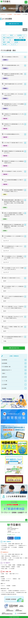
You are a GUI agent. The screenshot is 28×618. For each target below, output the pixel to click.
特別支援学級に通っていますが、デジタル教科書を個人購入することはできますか (14, 105)
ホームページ (13, 44)
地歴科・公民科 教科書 (5, 556)
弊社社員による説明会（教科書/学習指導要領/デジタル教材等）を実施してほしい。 (14, 191)
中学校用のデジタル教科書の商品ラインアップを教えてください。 (14, 125)
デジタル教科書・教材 (19, 39)
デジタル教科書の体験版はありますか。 (12, 134)
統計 (7, 573)
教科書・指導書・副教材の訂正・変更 (15, 543)
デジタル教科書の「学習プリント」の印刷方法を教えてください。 (14, 287)
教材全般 (4, 44)
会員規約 (14, 585)
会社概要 (3, 578)
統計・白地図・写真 (7, 571)
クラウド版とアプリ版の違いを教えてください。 (14, 142)
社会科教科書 (4, 359)
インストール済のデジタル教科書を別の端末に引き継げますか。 (14, 297)
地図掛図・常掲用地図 (5, 566)
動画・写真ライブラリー (14, 573)
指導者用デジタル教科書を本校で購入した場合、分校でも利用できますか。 (14, 74)
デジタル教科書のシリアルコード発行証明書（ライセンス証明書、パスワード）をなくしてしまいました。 (14, 258)
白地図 (2, 573)
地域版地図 (21, 547)
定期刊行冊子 (3, 549)
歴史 (4, 39)
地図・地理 (21, 37)
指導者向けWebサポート (7, 370)
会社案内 (2, 576)
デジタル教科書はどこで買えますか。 (11, 56)
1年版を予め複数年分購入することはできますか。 (13, 85)
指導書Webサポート (23, 545)
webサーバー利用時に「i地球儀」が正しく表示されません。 (13, 327)
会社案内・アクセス (11, 534)
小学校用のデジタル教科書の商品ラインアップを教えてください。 (14, 115)
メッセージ (9, 578)
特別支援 (16, 42)
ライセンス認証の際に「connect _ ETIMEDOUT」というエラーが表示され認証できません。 (14, 307)
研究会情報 (4, 388)
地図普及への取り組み (5, 580)
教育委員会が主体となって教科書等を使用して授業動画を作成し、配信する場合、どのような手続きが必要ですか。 (14, 226)
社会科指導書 (4, 363)
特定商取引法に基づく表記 (22, 592)
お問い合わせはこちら (14, 23)
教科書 (11, 35)
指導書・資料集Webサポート (8, 37)
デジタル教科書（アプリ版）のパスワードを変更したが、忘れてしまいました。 (14, 268)
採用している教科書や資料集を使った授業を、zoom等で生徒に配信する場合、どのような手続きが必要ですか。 (14, 215)
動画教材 (13, 566)
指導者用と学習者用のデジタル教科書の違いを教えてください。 (14, 152)
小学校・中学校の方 (17, 14)
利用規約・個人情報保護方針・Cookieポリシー (17, 590)
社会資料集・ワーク (21, 35)
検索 (25, 29)
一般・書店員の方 (6, 562)
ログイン (3, 585)
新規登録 (8, 585)
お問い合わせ (3, 590)
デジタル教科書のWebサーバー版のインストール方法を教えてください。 (13, 247)
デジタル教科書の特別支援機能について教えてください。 (14, 180)
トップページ (3, 14)
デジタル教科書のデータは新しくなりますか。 (13, 171)
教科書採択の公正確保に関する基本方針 (8, 594)
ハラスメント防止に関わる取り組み (8, 592)
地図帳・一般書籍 (6, 42)
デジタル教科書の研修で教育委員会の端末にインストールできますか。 (14, 337)
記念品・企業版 (4, 568)
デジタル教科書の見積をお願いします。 (12, 65)
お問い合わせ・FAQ (5, 588)
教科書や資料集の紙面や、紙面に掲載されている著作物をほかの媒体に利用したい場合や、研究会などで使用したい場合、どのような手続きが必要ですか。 (14, 202)
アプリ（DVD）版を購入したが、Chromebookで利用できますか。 (13, 95)
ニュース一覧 (4, 380)
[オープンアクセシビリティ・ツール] (4, 8)
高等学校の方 (5, 552)
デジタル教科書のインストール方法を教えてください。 (14, 237)
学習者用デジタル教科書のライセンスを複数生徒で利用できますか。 (14, 162)
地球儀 (18, 566)
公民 (10, 39)
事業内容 (14, 578)
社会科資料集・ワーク (13, 545)
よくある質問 (9, 14)
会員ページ (3, 583)
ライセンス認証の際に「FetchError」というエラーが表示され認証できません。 (13, 317)
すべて (4, 35)
